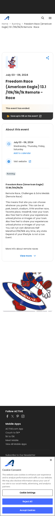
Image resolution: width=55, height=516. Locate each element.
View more (26, 255)
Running (16, 23)
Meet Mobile (12, 440)
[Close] (51, 460)
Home (5, 23)
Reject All (27, 501)
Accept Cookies (27, 510)
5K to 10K (10, 436)
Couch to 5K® (13, 432)
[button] (47, 58)
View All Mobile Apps (16, 444)
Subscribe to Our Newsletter (20, 455)
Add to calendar (22, 153)
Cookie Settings (27, 492)
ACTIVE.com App (14, 428)
